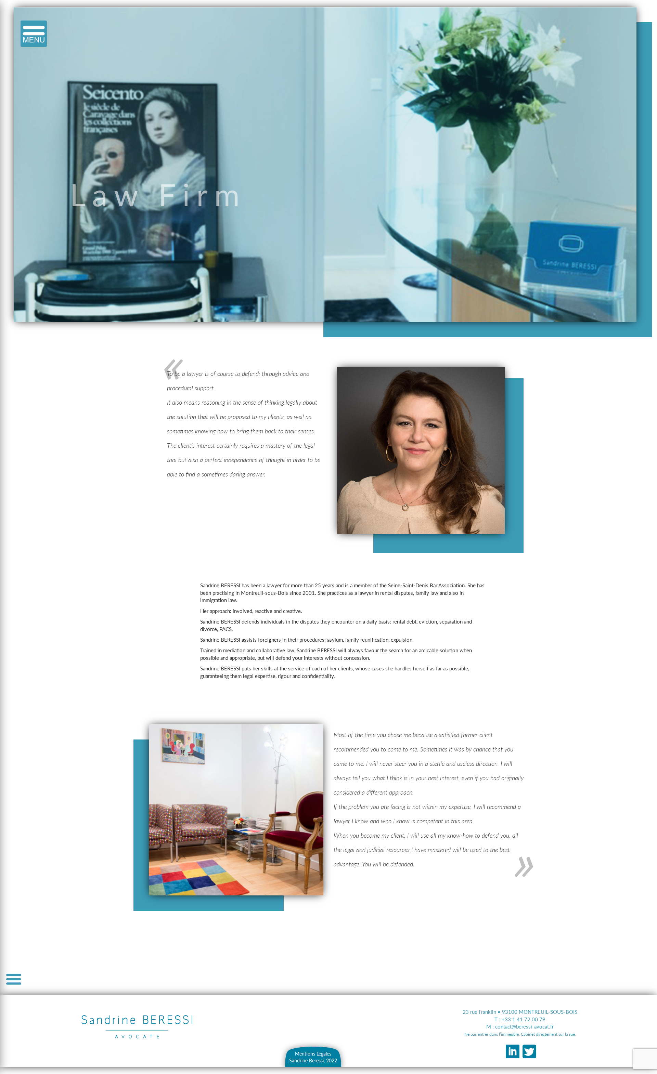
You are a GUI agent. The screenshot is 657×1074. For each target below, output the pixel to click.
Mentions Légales (313, 1054)
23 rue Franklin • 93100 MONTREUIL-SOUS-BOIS (520, 1012)
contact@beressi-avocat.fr (524, 1026)
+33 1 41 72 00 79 (523, 1019)
